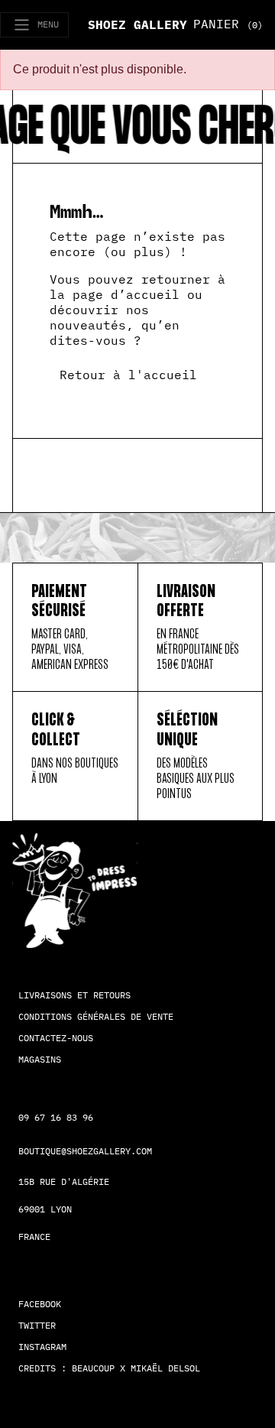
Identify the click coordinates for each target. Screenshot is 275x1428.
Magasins (39, 1059)
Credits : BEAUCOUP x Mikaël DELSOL (109, 1368)
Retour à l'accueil (128, 374)
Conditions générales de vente (95, 1016)
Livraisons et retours (74, 995)
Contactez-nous (55, 1037)
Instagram (42, 1346)
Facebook (39, 1304)
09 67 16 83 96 (55, 1117)
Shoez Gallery (137, 24)
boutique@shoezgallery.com (85, 1151)
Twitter (37, 1325)
